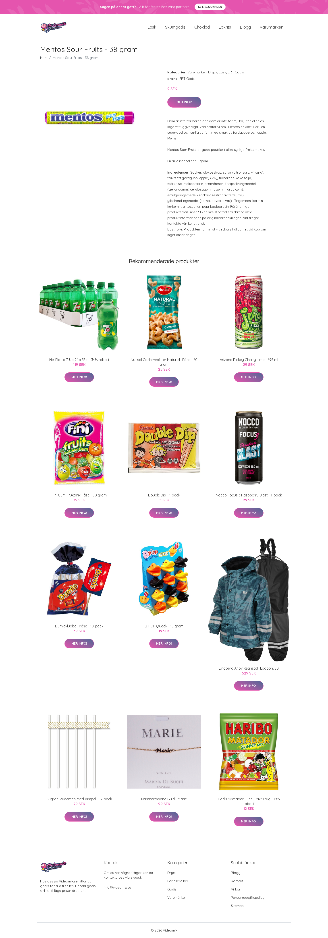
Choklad (202, 27)
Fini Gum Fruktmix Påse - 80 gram (79, 495)
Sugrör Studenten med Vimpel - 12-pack (79, 799)
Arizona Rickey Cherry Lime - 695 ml (249, 359)
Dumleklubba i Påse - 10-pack (79, 626)
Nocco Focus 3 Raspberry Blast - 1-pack (249, 495)
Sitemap (237, 906)
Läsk (151, 27)
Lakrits (225, 27)
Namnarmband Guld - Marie (164, 799)
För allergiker (177, 881)
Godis (171, 889)
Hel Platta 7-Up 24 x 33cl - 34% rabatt (79, 359)
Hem (43, 58)
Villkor (236, 889)
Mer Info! (184, 102)
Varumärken (271, 27)
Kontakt (237, 881)
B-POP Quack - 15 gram (164, 626)
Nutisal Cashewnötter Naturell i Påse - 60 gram (164, 362)
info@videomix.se (117, 887)
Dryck (212, 72)
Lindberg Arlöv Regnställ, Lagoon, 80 (249, 668)
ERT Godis (236, 72)
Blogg (245, 27)
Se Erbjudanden (210, 6)
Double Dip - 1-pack (164, 495)
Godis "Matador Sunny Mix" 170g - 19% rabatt (249, 801)
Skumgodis (175, 27)
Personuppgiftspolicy (247, 897)
